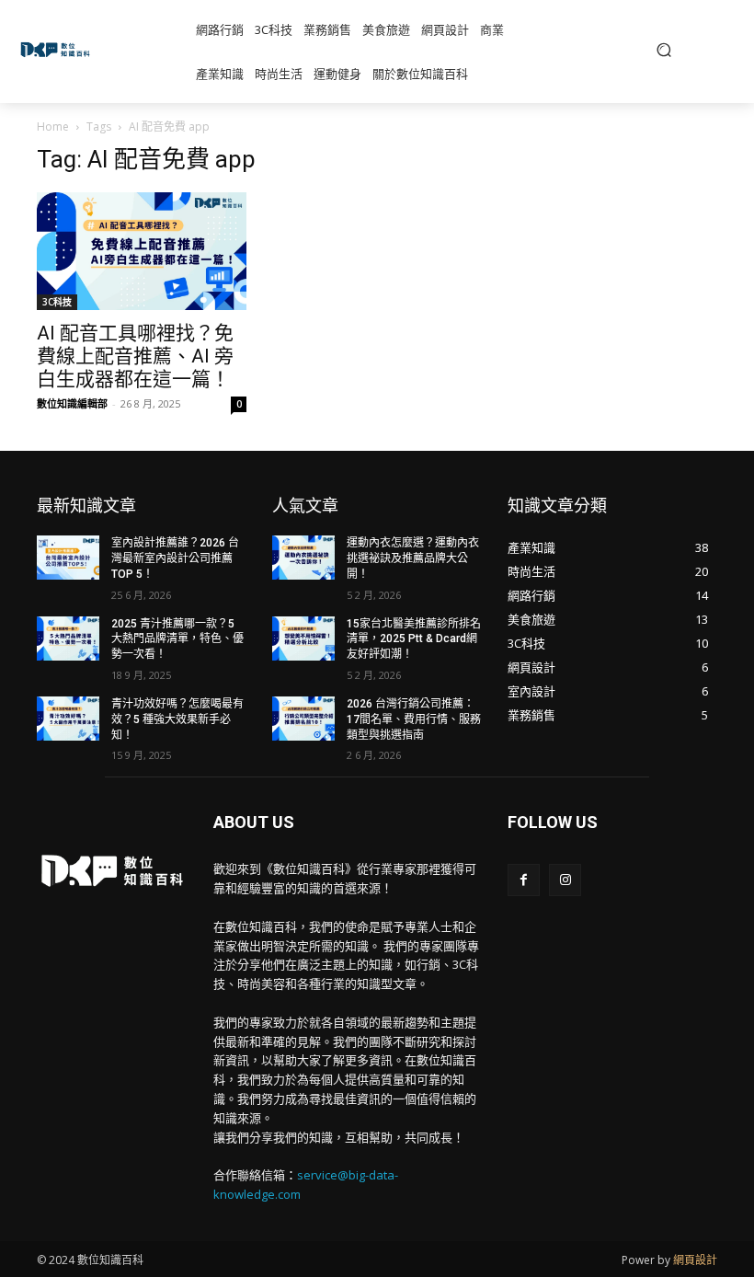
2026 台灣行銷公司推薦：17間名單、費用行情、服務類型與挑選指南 (414, 719)
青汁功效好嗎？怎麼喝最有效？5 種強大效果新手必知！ (177, 719)
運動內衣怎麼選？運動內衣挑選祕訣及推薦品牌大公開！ (413, 558)
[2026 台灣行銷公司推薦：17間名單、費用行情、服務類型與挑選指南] (303, 718)
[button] (664, 49)
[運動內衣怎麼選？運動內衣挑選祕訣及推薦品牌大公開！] (303, 557)
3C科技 (57, 301)
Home (53, 126)
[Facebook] (524, 880)
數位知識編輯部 (72, 403)
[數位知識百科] (57, 50)
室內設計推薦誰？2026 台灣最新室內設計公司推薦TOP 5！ (175, 558)
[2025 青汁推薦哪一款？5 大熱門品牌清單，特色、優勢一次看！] (68, 638)
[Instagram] (565, 880)
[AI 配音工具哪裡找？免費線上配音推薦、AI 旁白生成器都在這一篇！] (141, 251)
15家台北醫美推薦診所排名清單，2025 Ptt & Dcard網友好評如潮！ (414, 639)
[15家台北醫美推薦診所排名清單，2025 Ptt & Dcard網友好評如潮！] (303, 638)
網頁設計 (695, 1260)
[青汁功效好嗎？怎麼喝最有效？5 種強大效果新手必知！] (68, 718)
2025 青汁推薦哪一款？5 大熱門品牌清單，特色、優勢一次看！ (177, 639)
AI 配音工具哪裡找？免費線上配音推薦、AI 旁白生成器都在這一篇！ (135, 356)
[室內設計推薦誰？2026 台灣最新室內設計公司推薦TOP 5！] (68, 557)
